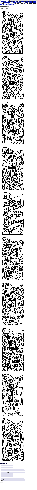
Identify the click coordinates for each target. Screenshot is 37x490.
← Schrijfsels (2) (4, 485)
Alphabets (11, 4)
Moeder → (35, 485)
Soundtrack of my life (7, 4)
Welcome (2, 4)
